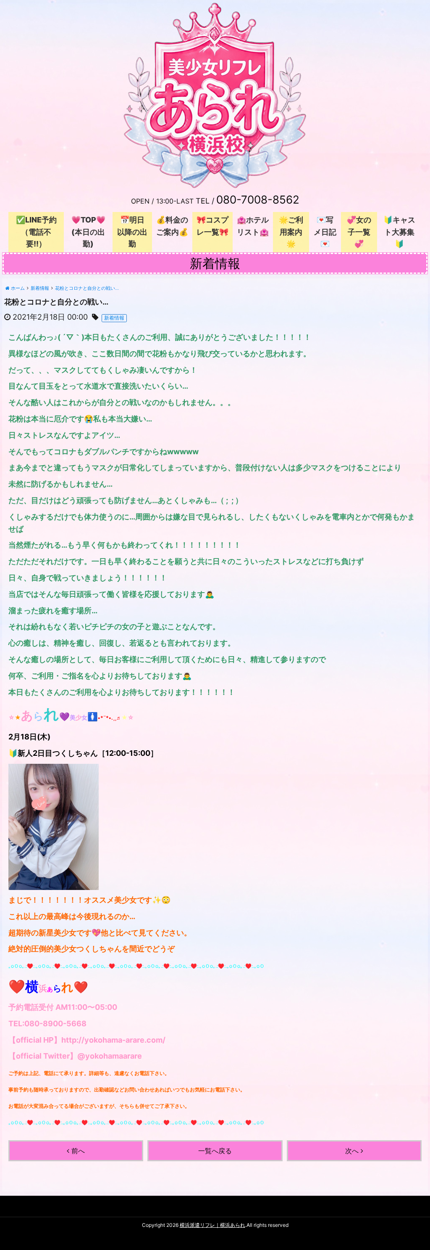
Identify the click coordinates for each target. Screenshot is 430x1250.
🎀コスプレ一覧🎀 (212, 225)
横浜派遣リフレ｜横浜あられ (212, 1225)
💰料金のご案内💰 (172, 225)
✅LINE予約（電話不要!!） (36, 232)
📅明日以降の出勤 (132, 232)
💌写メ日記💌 (325, 232)
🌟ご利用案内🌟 (291, 232)
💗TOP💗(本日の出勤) (88, 232)
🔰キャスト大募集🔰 (399, 232)
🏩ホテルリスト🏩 (253, 225)
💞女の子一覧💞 (359, 232)
